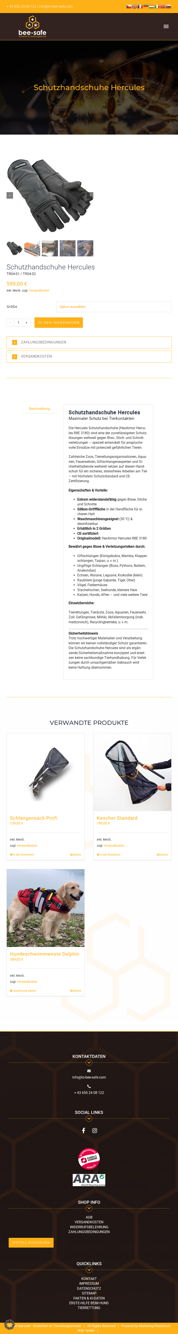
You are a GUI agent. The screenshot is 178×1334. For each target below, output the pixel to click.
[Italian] (157, 6)
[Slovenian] (168, 6)
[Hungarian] (152, 6)
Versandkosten (39, 290)
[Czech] (129, 6)
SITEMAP (89, 1293)
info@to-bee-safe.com (89, 1077)
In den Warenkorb (59, 322)
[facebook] (83, 1130)
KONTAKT (89, 1279)
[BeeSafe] (50, 195)
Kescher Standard (117, 818)
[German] (146, 6)
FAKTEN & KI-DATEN (89, 1298)
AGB (89, 1217)
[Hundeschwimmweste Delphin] (45, 908)
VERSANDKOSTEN (89, 1222)
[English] (135, 6)
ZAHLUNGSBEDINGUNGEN (89, 1232)
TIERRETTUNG (89, 1308)
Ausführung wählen (24, 990)
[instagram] (94, 1130)
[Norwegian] (163, 6)
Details (77, 854)
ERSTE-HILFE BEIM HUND (89, 1303)
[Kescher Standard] (132, 772)
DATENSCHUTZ (89, 1288)
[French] (140, 6)
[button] (89, 342)
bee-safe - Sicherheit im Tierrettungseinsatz (49, 1326)
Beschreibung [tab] (39, 409)
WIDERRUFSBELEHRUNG (89, 1227)
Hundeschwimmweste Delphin (44, 954)
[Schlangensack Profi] (45, 772)
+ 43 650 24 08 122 (21, 6)
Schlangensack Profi (34, 818)
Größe (12, 307)
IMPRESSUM (89, 1283)
